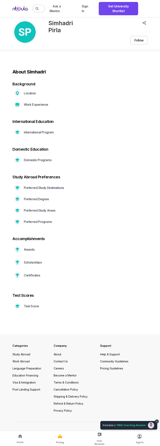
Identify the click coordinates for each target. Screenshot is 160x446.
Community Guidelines (114, 361)
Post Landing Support (26, 389)
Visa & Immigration (24, 382)
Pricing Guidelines (111, 368)
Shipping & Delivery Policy (71, 396)
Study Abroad (21, 354)
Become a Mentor (65, 375)
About (57, 354)
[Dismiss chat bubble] (156, 419)
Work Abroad (21, 361)
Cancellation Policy (66, 389)
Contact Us (61, 361)
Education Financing (25, 375)
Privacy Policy (63, 410)
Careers (59, 368)
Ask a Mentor (55, 8)
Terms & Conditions (66, 382)
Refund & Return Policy (68, 403)
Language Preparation (26, 368)
